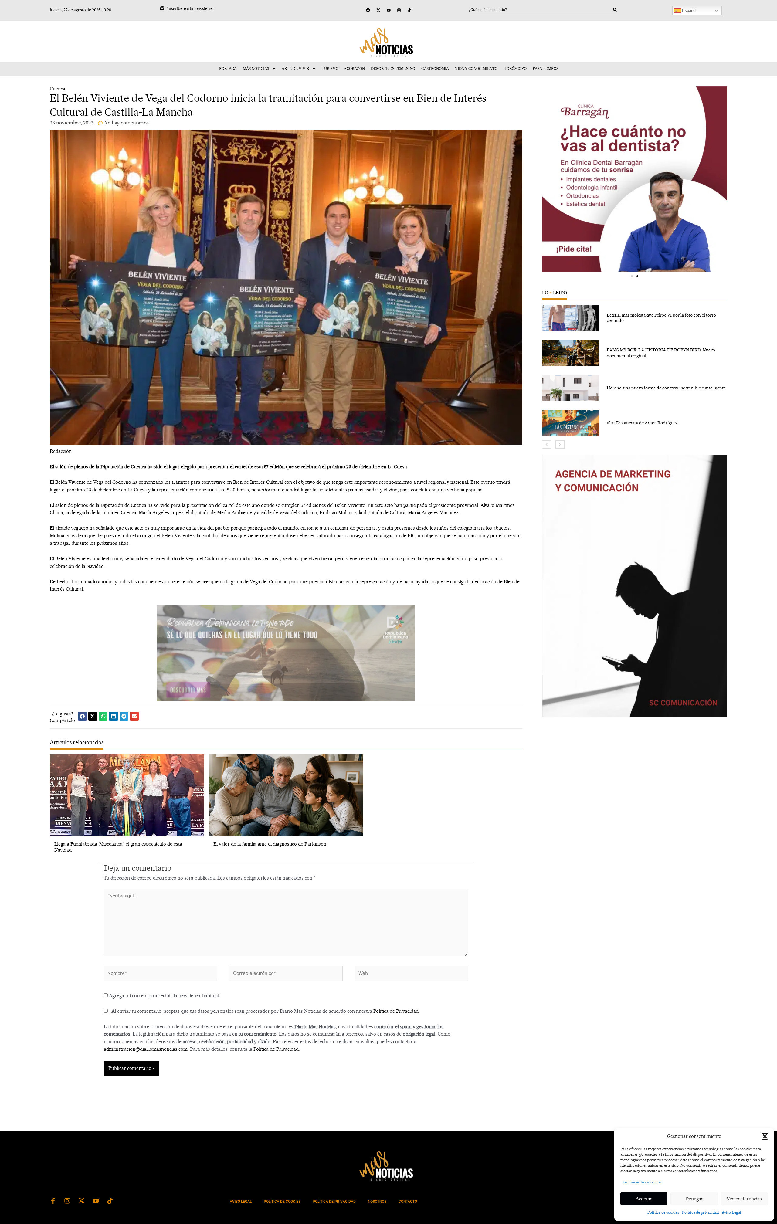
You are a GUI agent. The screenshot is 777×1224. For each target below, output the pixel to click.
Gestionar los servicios (642, 1182)
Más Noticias (256, 68)
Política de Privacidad (396, 1011)
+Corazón (354, 68)
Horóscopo (515, 68)
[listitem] (635, 318)
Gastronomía (435, 68)
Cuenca (57, 89)
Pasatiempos (545, 68)
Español (688, 10)
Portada (228, 68)
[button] (765, 1136)
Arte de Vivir (295, 68)
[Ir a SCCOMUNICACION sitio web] (635, 586)
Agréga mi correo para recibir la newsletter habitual (163, 996)
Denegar (694, 1199)
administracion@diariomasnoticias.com (146, 1049)
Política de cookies (663, 1212)
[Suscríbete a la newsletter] (162, 8)
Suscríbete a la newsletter (190, 8)
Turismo (330, 68)
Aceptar (644, 1199)
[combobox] (541, 9)
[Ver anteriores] (546, 444)
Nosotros (377, 1201)
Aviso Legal (731, 1212)
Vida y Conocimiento (476, 68)
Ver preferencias (744, 1199)
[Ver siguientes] (560, 444)
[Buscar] (615, 9)
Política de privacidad (700, 1212)
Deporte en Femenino (393, 68)
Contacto (408, 1201)
